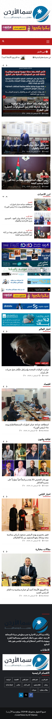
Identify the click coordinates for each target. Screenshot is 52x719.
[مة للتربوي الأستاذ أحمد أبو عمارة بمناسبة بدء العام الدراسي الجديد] (42, 232)
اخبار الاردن (44, 141)
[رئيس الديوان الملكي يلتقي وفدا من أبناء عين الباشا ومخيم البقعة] (42, 219)
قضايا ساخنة (9, 685)
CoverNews (20, 715)
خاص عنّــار (27, 685)
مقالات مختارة (28, 230)
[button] (47, 41)
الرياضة (8, 679)
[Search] (3, 41)
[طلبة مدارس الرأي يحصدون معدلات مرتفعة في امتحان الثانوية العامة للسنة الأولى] (26, 459)
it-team (46, 113)
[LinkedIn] (21, 695)
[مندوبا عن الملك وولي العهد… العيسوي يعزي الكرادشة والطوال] (42, 205)
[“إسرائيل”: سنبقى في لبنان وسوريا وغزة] (31, 345)
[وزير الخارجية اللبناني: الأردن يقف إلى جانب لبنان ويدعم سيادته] (26, 92)
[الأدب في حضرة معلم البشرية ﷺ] (33, 565)
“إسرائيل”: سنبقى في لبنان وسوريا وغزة (32, 361)
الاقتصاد (45, 418)
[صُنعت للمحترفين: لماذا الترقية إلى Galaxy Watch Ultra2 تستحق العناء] (26, 404)
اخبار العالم (45, 355)
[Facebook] (31, 695)
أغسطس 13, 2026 (32, 113)
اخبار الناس (45, 528)
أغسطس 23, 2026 (32, 151)
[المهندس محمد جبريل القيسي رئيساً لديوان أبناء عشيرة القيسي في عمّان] (26, 514)
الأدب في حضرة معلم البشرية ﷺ (36, 580)
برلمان (46, 685)
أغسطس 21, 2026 (29, 486)
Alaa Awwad (45, 486)
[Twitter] (26, 695)
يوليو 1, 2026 (34, 365)
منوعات (34, 690)
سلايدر (46, 103)
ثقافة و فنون (44, 473)
